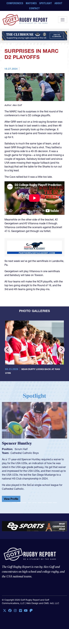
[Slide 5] (34, 502)
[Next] (61, 349)
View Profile (11, 498)
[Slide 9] (55, 502)
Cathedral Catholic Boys (24, 453)
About (58, 3)
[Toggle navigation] (62, 19)
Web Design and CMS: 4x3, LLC (42, 603)
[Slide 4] (29, 502)
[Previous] (7, 349)
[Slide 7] (45, 502)
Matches (31, 3)
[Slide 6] (40, 502)
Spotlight (45, 3)
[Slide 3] (24, 502)
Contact (34, 8)
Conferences (15, 3)
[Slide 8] (50, 502)
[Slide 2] (19, 502)
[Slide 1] (14, 502)
